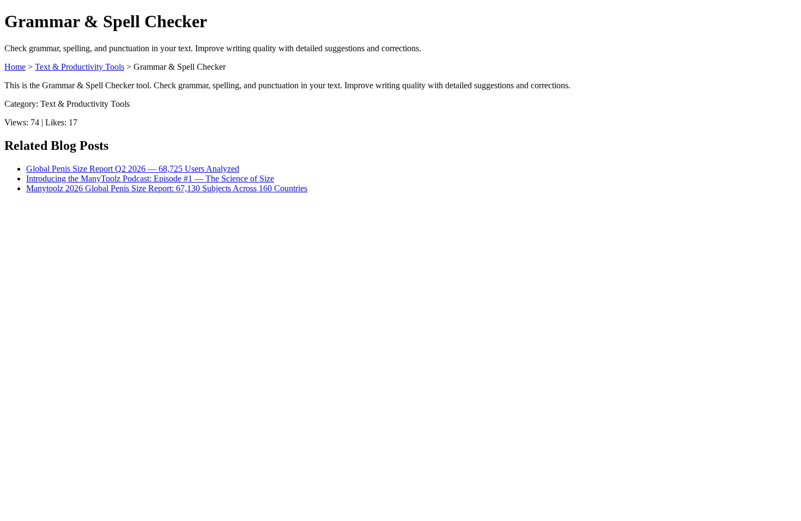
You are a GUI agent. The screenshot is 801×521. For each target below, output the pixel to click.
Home (15, 66)
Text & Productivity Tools (79, 66)
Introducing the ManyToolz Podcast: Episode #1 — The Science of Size (150, 178)
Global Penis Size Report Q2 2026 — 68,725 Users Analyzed (132, 168)
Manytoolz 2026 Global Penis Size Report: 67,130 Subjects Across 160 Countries (166, 188)
